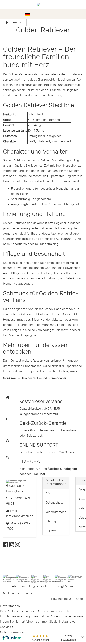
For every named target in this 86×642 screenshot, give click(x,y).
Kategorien (14, 14)
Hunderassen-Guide (37, 366)
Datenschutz (54, 502)
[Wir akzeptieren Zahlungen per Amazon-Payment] (23, 578)
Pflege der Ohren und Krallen (30, 273)
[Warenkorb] (81, 14)
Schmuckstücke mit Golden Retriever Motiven (41, 314)
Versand (70, 586)
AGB (49, 493)
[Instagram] (17, 545)
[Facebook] (5, 545)
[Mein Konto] (74, 14)
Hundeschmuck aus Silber (21, 319)
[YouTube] (11, 545)
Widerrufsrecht (56, 512)
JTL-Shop (76, 599)
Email (61, 452)
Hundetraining (48, 244)
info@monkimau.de (19, 516)
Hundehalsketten (52, 319)
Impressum (53, 530)
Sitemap (51, 521)
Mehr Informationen (13, 632)
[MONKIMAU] (43, 4)
